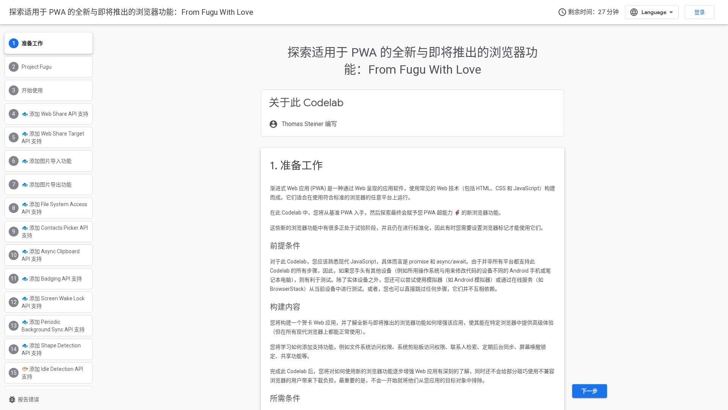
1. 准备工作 (296, 165)
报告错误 (23, 399)
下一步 (589, 391)
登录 (699, 12)
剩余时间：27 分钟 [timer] (588, 12)
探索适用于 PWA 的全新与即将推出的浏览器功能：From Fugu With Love (131, 12)
